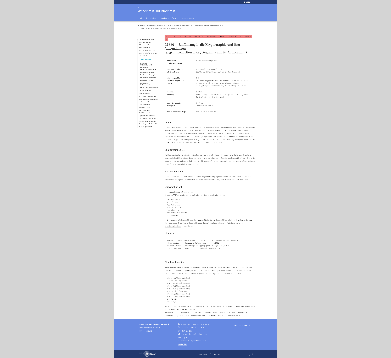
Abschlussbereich (145, 90)
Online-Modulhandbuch (181, 26)
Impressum (202, 354)
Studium (164, 18)
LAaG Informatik (144, 102)
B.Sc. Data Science (145, 42)
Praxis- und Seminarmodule (149, 88)
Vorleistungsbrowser (145, 127)
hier (166, 39)
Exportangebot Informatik (147, 116)
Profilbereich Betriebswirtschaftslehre (148, 68)
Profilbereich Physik (146, 80)
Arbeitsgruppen (188, 18)
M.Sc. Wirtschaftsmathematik (148, 99)
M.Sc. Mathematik (144, 94)
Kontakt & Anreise (242, 325)
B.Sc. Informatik (144, 45)
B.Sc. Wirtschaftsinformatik (147, 50)
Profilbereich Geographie (148, 75)
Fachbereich (151, 18)
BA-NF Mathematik (145, 113)
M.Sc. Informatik (196, 26)
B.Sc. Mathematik (144, 48)
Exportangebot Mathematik (147, 118)
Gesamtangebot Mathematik (148, 124)
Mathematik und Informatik (154, 26)
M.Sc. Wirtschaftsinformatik (147, 96)
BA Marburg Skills (144, 107)
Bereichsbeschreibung (173, 226)
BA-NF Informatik (144, 110)
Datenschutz (215, 354)
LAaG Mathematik (144, 105)
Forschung (176, 18)
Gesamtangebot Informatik (147, 121)
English (247, 2)
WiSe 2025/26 (172, 302)
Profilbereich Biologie (147, 72)
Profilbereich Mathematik (148, 78)
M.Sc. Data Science (145, 56)
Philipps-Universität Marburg (147, 354)
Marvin (195, 309)
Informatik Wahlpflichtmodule (213, 26)
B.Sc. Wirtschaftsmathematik (148, 53)
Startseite (140, 26)
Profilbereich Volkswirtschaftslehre (147, 84)
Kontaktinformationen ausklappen (251, 354)
